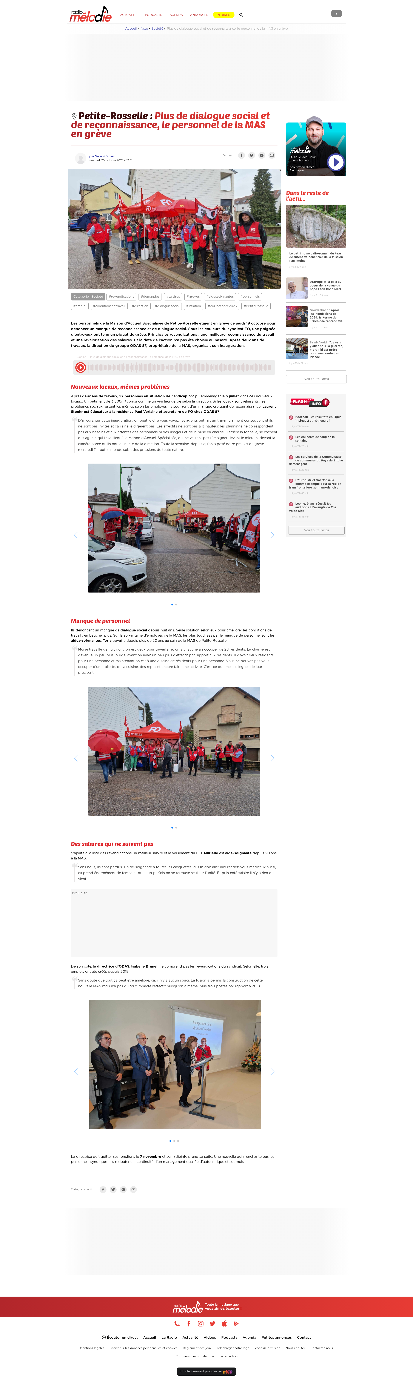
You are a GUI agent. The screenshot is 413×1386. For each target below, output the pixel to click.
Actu (144, 28)
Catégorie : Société (88, 296)
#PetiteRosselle (256, 306)
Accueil (131, 28)
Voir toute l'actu (316, 379)
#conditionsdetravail (109, 306)
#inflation (193, 306)
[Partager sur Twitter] (252, 156)
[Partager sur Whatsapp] (124, 1190)
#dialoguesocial (167, 306)
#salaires (173, 296)
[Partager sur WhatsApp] (262, 156)
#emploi (79, 306)
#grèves (193, 296)
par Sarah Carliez (102, 156)
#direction (140, 306)
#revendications (121, 296)
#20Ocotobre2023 (222, 306)
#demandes (150, 296)
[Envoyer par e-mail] (272, 156)
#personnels (250, 296)
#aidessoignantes (220, 296)
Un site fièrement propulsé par (201, 1371)
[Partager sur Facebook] (242, 156)
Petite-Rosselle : (117, 115)
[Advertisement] (206, 67)
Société (157, 28)
